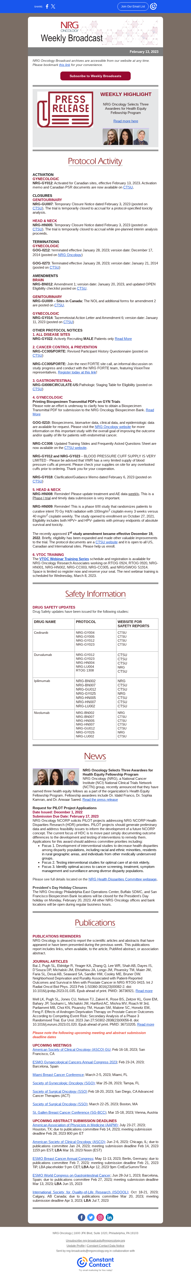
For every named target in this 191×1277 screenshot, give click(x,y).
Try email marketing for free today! (96, 1270)
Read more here (125, 121)
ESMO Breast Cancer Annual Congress (63, 1159)
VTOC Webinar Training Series (64, 559)
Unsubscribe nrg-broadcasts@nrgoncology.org (95, 1240)
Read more (144, 991)
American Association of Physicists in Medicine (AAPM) (75, 1125)
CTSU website (75, 448)
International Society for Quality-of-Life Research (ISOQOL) (80, 1192)
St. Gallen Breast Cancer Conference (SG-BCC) (69, 1112)
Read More (123, 339)
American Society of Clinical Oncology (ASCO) (69, 1142)
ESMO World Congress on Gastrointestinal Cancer (71, 1175)
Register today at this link (77, 372)
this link (64, 65)
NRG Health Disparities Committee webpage (123, 879)
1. (34, 334)
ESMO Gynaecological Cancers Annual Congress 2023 (75, 1062)
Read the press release (100, 799)
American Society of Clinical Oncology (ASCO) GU (71, 1049)
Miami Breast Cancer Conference (58, 1075)
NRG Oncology (70, 255)
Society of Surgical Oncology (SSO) (60, 1091)
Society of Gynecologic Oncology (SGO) (64, 1083)
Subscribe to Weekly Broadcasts (95, 76)
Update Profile (76, 1245)
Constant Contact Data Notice (105, 1245)
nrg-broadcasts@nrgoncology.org (87, 1251)
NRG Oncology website (113, 427)
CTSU (128, 187)
